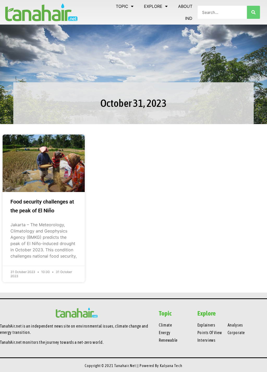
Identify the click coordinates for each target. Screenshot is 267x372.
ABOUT (185, 6)
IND (188, 18)
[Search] (253, 12)
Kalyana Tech (171, 365)
